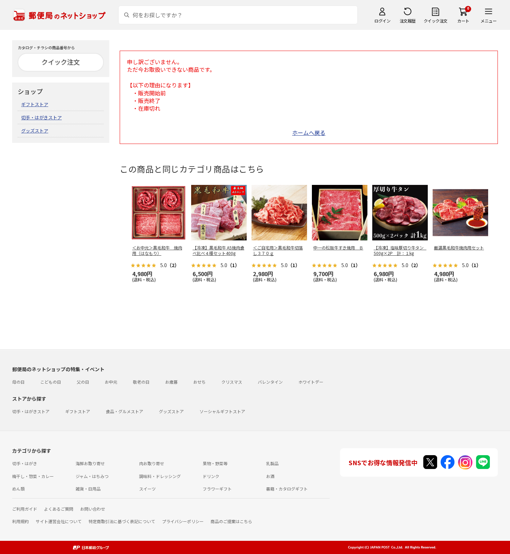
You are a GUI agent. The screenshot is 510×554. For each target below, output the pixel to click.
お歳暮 (171, 382)
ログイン (382, 21)
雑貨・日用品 (88, 489)
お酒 (270, 476)
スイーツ (147, 489)
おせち (199, 382)
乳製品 (272, 463)
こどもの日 (50, 382)
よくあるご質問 (58, 509)
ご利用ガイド (24, 509)
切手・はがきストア (41, 117)
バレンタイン (270, 382)
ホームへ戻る (308, 132)
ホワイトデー (310, 382)
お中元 (111, 382)
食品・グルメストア (124, 411)
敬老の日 (141, 382)
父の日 (83, 382)
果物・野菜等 (215, 463)
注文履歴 (408, 21)
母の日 (18, 382)
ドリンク (211, 476)
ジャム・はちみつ (92, 476)
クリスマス (231, 382)
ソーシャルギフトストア (222, 411)
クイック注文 (436, 21)
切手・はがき (24, 463)
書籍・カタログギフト (287, 489)
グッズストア (34, 130)
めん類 (18, 489)
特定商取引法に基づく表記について (121, 521)
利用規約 (20, 521)
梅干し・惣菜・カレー (33, 476)
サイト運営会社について (59, 521)
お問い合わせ (92, 509)
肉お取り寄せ (151, 463)
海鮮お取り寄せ (90, 463)
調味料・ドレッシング (160, 476)
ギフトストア (34, 104)
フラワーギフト (217, 489)
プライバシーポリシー (183, 521)
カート (463, 21)
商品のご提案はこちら (231, 521)
